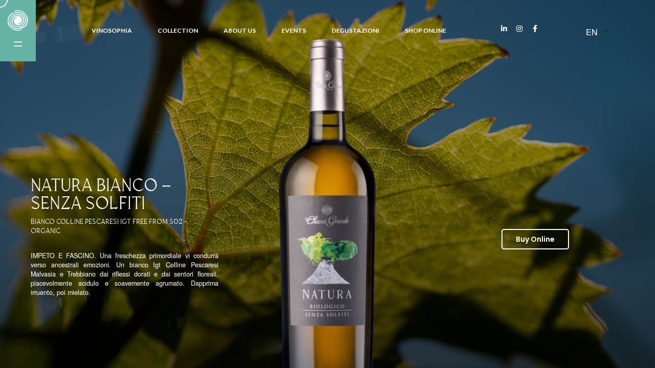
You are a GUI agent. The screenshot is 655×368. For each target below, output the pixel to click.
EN (592, 32)
